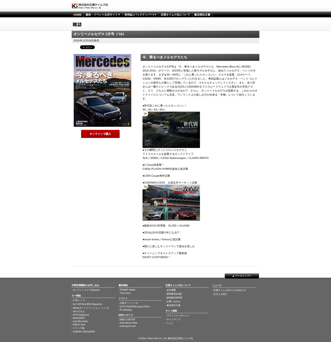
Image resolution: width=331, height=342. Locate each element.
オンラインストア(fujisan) (86, 290)
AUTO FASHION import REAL (135, 306)
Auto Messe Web (128, 323)
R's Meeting (126, 310)
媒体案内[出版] (174, 293)
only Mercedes (80, 321)
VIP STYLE (78, 311)
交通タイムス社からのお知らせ (230, 290)
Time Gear (125, 293)
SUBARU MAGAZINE (84, 331)
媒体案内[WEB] (174, 297)
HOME (78, 14)
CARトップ (79, 300)
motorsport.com (128, 326)
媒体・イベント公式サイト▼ (103, 14)
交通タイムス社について (175, 14)
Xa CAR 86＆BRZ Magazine (87, 304)
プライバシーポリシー (178, 315)
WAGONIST (79, 318)
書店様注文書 (202, 14)
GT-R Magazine (81, 315)
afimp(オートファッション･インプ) (91, 308)
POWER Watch (127, 289)
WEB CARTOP (127, 319)
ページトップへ (241, 276)
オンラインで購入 (100, 133)
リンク (170, 323)
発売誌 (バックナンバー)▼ (141, 14)
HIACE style (79, 324)
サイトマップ (173, 319)
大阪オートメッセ (129, 303)
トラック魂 (78, 328)
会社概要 (171, 290)
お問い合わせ (173, 301)
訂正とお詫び (220, 294)
